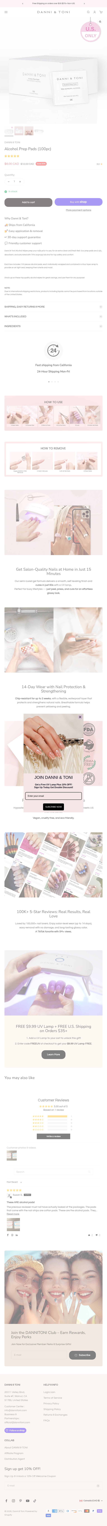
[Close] (80, 717)
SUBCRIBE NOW (53, 807)
